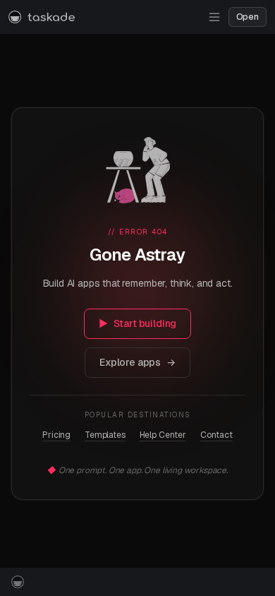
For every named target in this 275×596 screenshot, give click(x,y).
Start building (138, 323)
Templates (105, 435)
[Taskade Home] (41, 17)
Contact (216, 435)
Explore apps (137, 362)
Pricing (56, 435)
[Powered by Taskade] (17, 582)
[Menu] (214, 17)
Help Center (163, 435)
